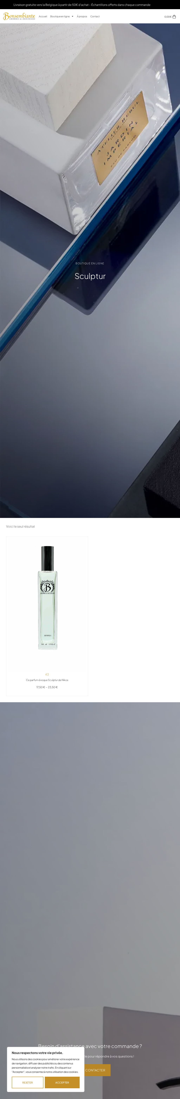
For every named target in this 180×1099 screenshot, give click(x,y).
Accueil (43, 16)
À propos (82, 16)
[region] (45, 1069)
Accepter (62, 1082)
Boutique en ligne (60, 16)
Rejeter (27, 1082)
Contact (95, 16)
